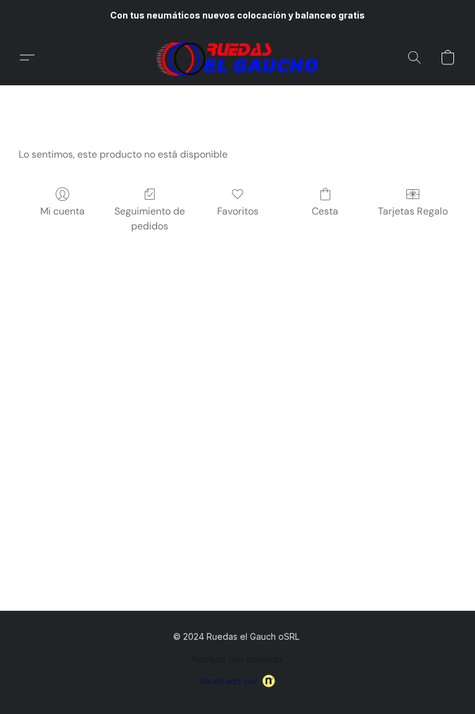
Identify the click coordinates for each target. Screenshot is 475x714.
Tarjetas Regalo (413, 211)
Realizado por (229, 681)
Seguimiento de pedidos (149, 218)
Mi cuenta (62, 211)
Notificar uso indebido (237, 659)
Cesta (325, 211)
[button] (237, 57)
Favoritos (238, 211)
